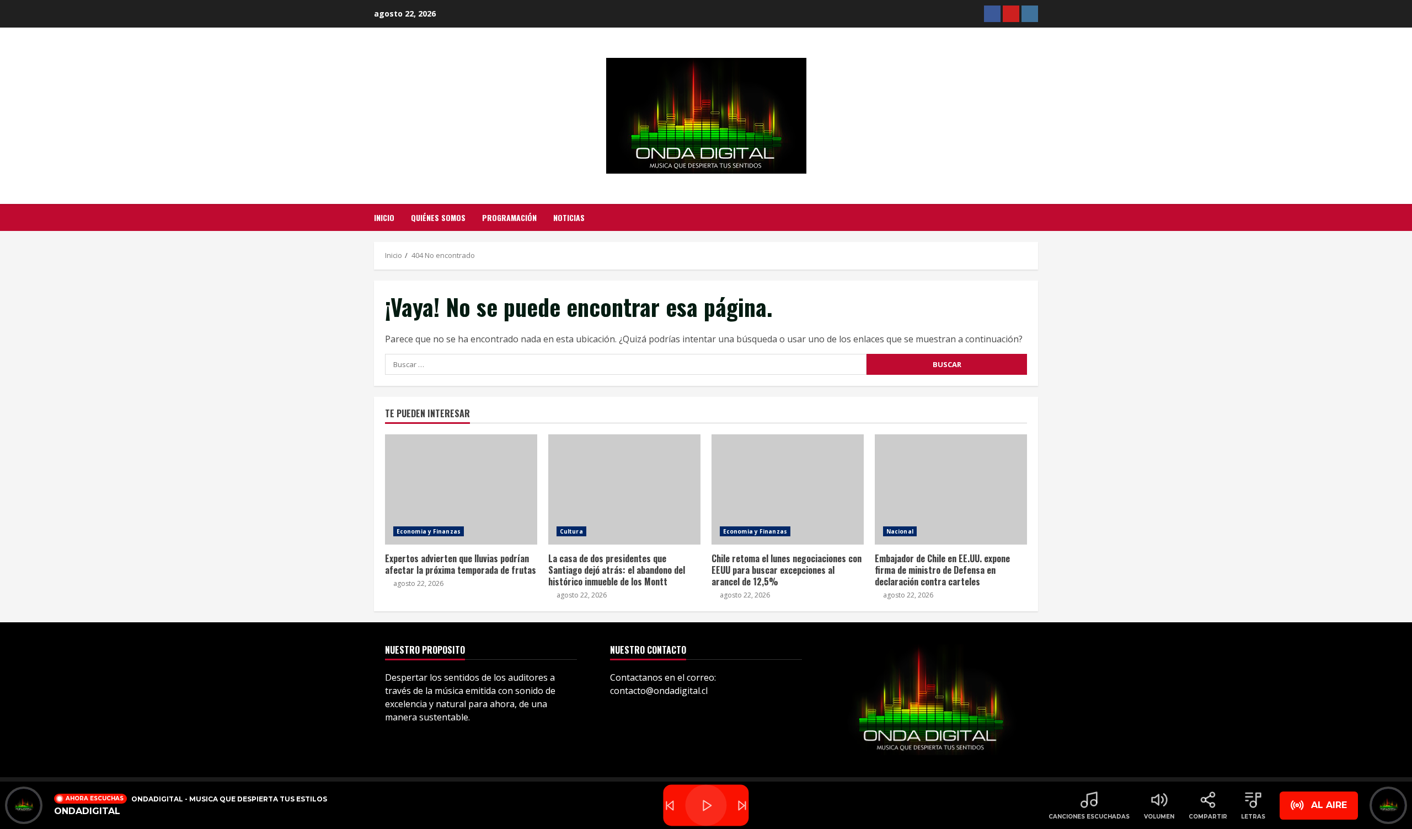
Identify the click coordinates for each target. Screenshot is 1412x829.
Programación (509, 217)
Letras (1253, 816)
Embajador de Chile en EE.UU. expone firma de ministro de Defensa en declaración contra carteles (951, 489)
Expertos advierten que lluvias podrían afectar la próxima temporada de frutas (461, 489)
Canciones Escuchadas (1089, 816)
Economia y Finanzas (429, 531)
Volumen (1159, 816)
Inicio (384, 217)
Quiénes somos (438, 217)
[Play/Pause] (705, 805)
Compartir (1208, 816)
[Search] (1035, 217)
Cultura (571, 531)
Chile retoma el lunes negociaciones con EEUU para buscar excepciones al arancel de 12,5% (788, 489)
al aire (1329, 805)
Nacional (899, 531)
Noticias (569, 217)
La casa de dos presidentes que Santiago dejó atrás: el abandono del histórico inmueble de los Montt (624, 489)
